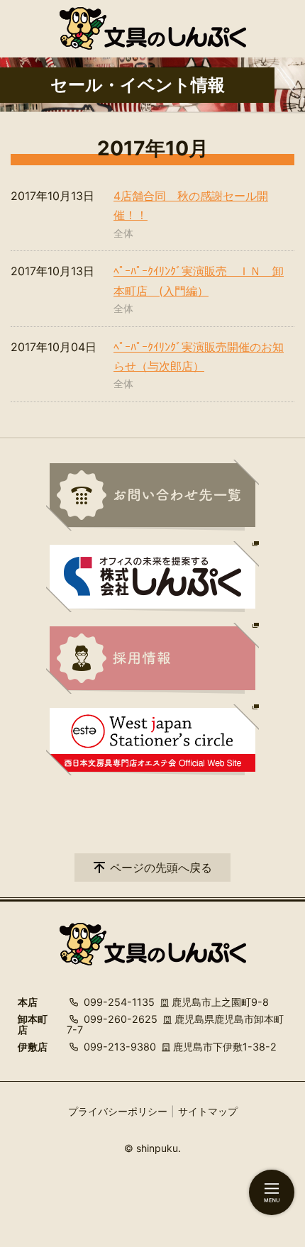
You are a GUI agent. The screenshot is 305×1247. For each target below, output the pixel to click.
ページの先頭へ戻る (161, 867)
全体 (123, 233)
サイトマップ (208, 1111)
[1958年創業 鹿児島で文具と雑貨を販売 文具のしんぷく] (153, 28)
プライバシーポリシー (117, 1111)
